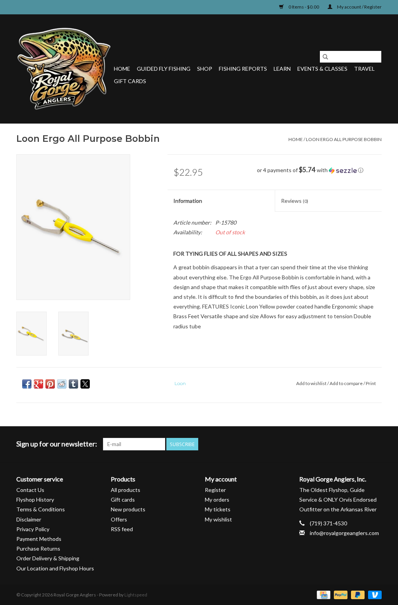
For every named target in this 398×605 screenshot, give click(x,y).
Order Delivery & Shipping (47, 558)
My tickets (217, 509)
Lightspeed (135, 595)
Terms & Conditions (40, 509)
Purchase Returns (38, 548)
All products (125, 489)
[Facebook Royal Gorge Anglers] (321, 444)
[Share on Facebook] (26, 384)
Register (215, 489)
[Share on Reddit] (61, 384)
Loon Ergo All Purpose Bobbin (344, 139)
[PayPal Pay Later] (356, 594)
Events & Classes (322, 68)
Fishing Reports (243, 68)
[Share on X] (85, 384)
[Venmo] (373, 594)
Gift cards (130, 81)
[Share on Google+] (38, 384)
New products (128, 509)
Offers (119, 519)
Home (122, 68)
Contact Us (30, 489)
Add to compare (346, 383)
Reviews (294, 200)
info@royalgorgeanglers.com (344, 533)
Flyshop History (35, 499)
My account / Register (359, 7)
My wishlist (218, 519)
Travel (364, 68)
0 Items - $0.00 (304, 7)
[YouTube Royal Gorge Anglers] (362, 444)
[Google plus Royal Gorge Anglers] (348, 444)
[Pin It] (50, 384)
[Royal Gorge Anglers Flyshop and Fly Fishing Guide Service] (64, 69)
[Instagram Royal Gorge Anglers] (375, 444)
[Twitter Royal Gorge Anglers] (334, 444)
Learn (282, 68)
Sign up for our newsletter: (56, 444)
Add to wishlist (311, 383)
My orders (217, 499)
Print (371, 383)
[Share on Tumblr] (73, 384)
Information (187, 200)
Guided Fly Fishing (163, 68)
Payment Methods (38, 538)
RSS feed (122, 529)
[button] (319, 170)
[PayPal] (339, 594)
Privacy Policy (32, 529)
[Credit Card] (322, 594)
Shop (204, 68)
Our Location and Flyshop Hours (55, 568)
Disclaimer (28, 519)
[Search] (325, 57)
